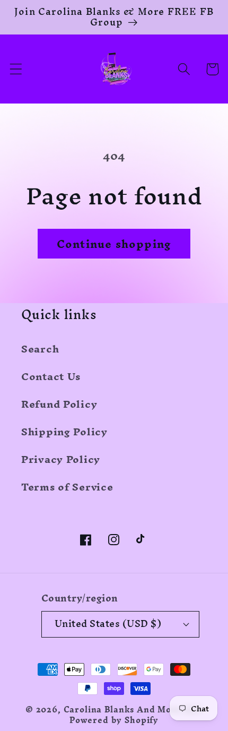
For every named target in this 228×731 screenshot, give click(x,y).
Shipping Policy (64, 431)
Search (40, 348)
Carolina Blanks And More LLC (133, 710)
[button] (16, 69)
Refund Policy (59, 404)
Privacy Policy (60, 459)
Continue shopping (114, 243)
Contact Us (51, 376)
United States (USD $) (108, 623)
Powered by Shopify (114, 720)
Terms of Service (67, 486)
